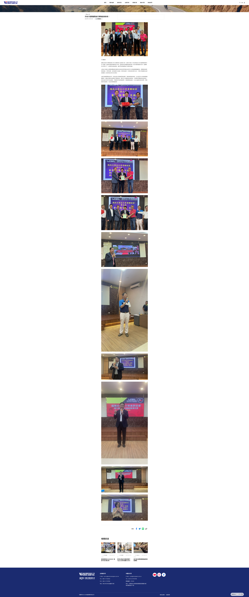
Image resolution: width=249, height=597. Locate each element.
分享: (132, 529)
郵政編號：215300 (130, 581)
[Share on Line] (143, 528)
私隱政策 (168, 594)
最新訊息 (84, 8)
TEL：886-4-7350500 (105, 578)
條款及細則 (162, 594)
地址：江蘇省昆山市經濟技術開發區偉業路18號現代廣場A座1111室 (136, 584)
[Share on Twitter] (139, 528)
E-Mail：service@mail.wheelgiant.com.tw (109, 576)
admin (138, 555)
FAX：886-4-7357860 (105, 581)
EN (242, 2)
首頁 (80, 8)
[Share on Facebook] (136, 528)
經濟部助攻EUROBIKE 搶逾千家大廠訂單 (108, 559)
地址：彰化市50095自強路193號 (107, 583)
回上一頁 (88, 14)
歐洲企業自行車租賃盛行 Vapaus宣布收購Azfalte (124, 559)
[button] (237, 594)
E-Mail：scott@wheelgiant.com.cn (133, 576)
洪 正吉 (105, 555)
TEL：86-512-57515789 (131, 578)
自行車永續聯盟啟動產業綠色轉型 (141, 559)
